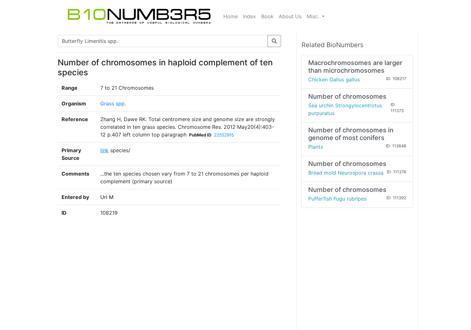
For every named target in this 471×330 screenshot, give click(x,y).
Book (267, 16)
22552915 (224, 134)
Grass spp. (113, 103)
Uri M (106, 197)
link (104, 150)
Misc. (314, 16)
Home (230, 16)
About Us (290, 16)
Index (249, 16)
